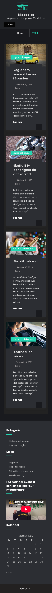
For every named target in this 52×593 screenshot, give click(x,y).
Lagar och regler (21, 57)
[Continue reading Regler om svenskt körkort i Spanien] (19, 122)
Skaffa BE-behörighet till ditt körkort (24, 169)
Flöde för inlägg (17, 466)
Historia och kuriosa (23, 248)
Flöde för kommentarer (21, 471)
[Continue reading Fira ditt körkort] (19, 308)
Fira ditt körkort (25, 261)
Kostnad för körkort (22, 354)
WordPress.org (16, 475)
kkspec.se (26, 15)
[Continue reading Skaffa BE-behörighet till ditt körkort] (19, 218)
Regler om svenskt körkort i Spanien (25, 74)
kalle (17, 88)
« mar (9, 572)
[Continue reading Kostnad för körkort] (19, 400)
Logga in (13, 462)
